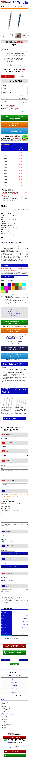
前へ (5, 659)
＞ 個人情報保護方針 (5, 727)
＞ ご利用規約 (3, 721)
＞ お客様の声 (3, 705)
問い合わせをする (14, 124)
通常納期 (4, 438)
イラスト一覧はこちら (14, 566)
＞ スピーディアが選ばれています (7, 702)
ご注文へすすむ (14, 118)
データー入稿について (14, 313)
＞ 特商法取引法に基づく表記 (6, 724)
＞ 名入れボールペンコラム (6, 708)
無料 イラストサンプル (14, 311)
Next (28, 35)
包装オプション (24, 95)
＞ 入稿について (4, 722)
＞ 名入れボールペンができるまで (7, 711)
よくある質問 (12, 315)
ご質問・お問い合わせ (14, 348)
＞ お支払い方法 (4, 728)
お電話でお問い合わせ (14, 652)
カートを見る (15, 746)
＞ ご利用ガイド (4, 716)
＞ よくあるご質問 (4, 709)
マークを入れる (9, 539)
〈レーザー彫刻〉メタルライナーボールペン (11, 65)
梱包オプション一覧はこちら (7, 580)
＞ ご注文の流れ (4, 719)
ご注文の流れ (14, 343)
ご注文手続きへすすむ (14, 322)
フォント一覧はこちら (14, 553)
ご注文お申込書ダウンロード (14, 338)
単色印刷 (5, 85)
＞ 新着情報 (3, 703)
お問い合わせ (15, 751)
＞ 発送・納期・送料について (6, 718)
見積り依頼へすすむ (14, 330)
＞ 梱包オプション (4, 725)
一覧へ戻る (14, 664)
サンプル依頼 (14, 356)
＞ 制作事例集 (3, 706)
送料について (24, 111)
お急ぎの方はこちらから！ (14, 737)
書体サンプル (12, 309)
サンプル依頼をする (14, 131)
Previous (1, 35)
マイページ (15, 755)
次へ (24, 659)
